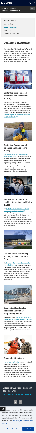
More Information (12, 429)
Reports (6, 30)
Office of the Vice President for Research (11, 9)
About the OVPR (9, 21)
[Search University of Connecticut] (30, 3)
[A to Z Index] (33, 3)
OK (27, 429)
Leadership (8, 24)
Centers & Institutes (10, 27)
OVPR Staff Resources (11, 33)
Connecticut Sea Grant (11, 362)
